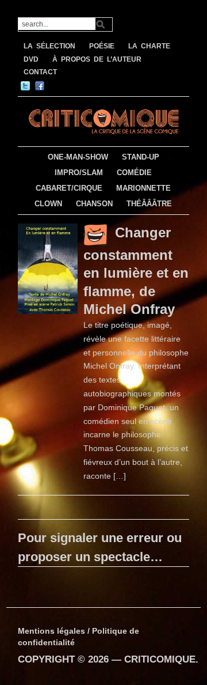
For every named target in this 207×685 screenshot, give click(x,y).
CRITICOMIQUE (159, 659)
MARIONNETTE (143, 188)
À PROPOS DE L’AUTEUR (96, 59)
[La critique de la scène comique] (103, 120)
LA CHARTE (149, 46)
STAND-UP (140, 157)
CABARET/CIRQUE (69, 188)
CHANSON (94, 203)
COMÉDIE (134, 172)
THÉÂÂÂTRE (149, 203)
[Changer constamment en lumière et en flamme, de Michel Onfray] (48, 268)
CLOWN (48, 203)
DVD (31, 59)
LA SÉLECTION (49, 46)
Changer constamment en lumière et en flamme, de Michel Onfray (136, 270)
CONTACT (40, 72)
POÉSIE (101, 46)
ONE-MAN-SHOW (78, 157)
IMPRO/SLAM (79, 172)
